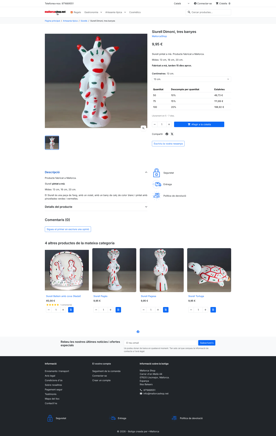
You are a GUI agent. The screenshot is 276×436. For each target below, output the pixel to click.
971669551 (149, 390)
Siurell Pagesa (148, 296)
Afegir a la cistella (199, 124)
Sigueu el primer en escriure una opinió (68, 229)
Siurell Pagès (100, 296)
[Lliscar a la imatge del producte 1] (52, 143)
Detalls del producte (58, 207)
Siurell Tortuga (196, 296)
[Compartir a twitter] (172, 134)
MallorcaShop (159, 36)
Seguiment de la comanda (106, 371)
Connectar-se (99, 375)
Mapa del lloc (52, 398)
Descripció (52, 172)
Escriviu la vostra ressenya (168, 143)
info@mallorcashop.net (155, 393)
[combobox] (208, 12)
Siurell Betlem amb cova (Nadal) (63, 296)
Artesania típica (113, 12)
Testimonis (50, 394)
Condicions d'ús (53, 380)
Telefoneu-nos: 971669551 (59, 3)
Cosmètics (135, 12)
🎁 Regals (75, 12)
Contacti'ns (51, 403)
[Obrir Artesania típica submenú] (125, 12)
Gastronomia (91, 12)
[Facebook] (138, 331)
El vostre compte (101, 363)
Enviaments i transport (57, 371)
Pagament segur (53, 389)
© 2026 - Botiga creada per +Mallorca (138, 431)
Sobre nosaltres (53, 384)
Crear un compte (101, 380)
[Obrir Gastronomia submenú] (101, 12)
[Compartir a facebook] (167, 134)
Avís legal (50, 375)
